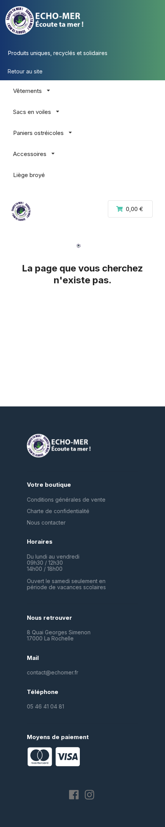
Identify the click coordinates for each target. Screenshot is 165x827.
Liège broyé (29, 175)
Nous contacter (46, 522)
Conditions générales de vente (66, 499)
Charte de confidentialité (58, 511)
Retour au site (25, 71)
